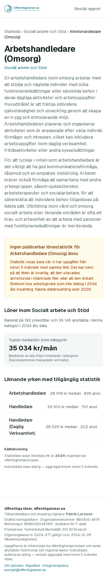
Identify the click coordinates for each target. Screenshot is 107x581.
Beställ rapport (87, 8)
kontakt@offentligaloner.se (25, 570)
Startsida (12, 31)
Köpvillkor (33, 565)
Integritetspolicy (55, 565)
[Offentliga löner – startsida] (22, 8)
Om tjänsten (14, 565)
